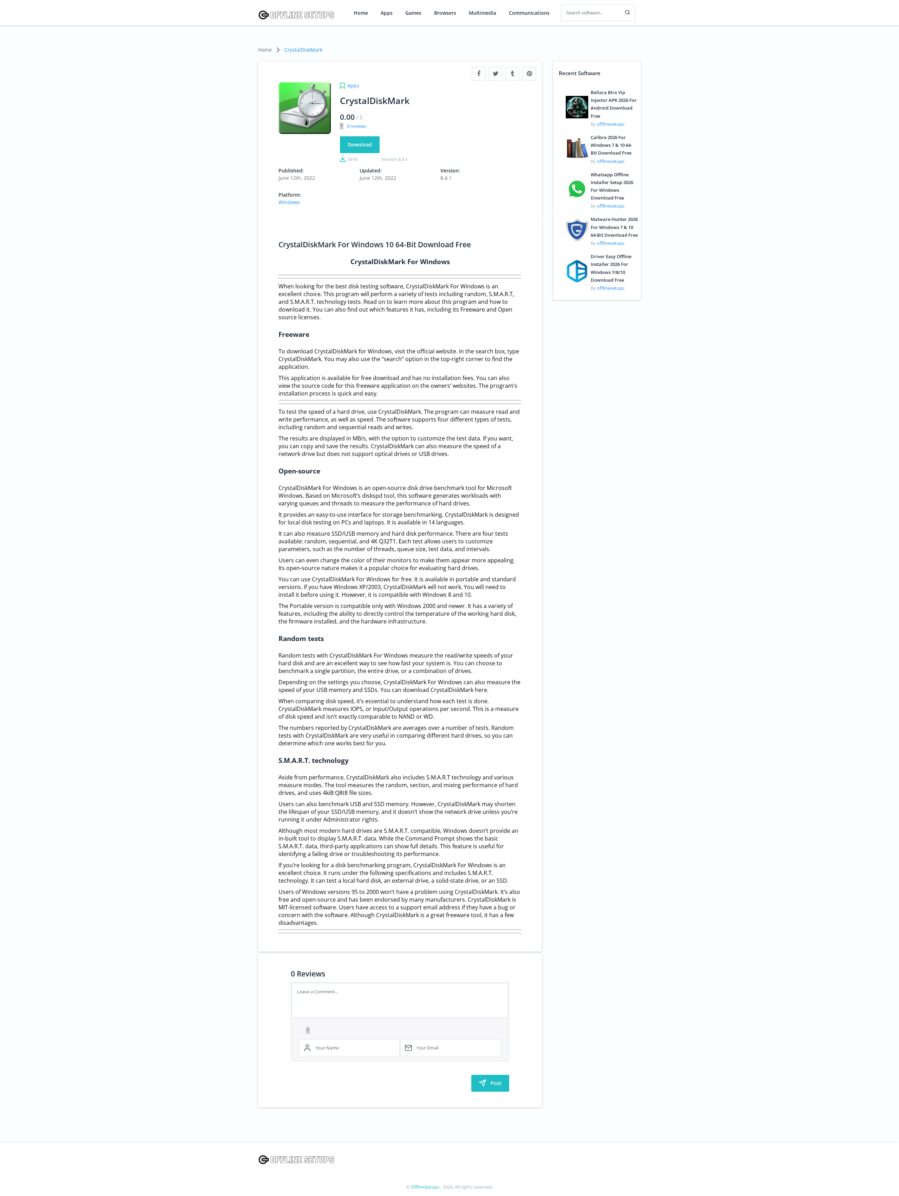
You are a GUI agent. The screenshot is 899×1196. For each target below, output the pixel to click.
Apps (387, 13)
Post (496, 1083)
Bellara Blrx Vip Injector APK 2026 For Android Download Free (614, 104)
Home (361, 13)
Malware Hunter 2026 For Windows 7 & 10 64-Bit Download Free (614, 227)
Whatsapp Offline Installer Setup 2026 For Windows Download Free (612, 186)
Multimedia (482, 13)
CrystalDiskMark (303, 49)
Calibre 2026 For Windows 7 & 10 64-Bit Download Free (611, 145)
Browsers (445, 13)
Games (413, 13)
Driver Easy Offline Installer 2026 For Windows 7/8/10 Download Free (611, 268)
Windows (289, 202)
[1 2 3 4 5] (400, 1030)
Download (360, 144)
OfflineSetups (425, 1187)
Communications (529, 13)
